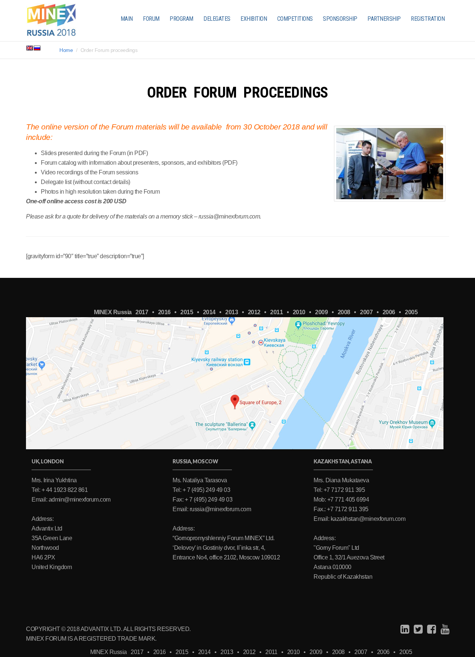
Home (66, 50)
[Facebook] (430, 629)
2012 (254, 312)
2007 (366, 312)
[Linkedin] (404, 629)
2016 (164, 312)
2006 (389, 312)
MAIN (127, 18)
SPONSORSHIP (340, 18)
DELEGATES (216, 18)
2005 (411, 312)
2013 (231, 312)
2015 (186, 312)
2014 (209, 312)
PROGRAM (181, 18)
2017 (141, 312)
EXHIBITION (253, 18)
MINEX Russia (113, 312)
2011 (276, 312)
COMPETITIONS (295, 18)
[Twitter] (417, 629)
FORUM (151, 18)
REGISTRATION (428, 18)
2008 (344, 312)
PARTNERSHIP (384, 18)
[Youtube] (444, 629)
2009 (321, 312)
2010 (299, 312)
